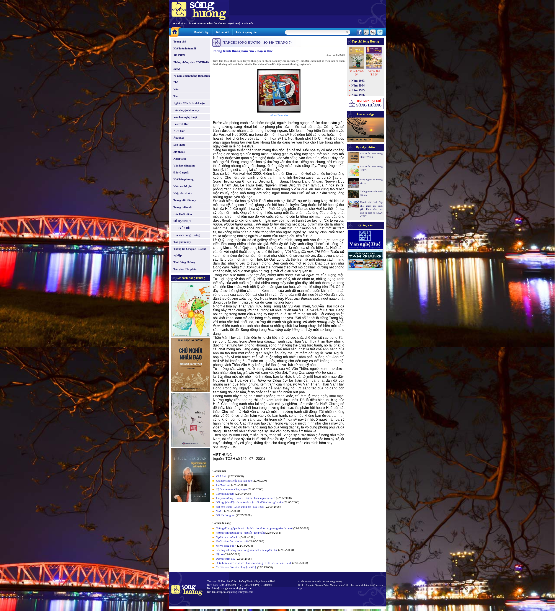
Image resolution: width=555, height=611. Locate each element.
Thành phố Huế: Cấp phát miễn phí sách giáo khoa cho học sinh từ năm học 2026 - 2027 (371, 209)
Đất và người (181, 172)
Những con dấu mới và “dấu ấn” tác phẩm (240, 532)
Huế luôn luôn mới (184, 48)
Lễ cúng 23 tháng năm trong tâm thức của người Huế (247, 550)
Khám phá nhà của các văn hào (234, 480)
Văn (175, 89)
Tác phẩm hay (182, 241)
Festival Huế (181, 124)
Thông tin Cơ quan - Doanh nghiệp (189, 252)
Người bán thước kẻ (227, 537)
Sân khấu (179, 144)
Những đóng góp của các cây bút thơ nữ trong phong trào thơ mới (254, 528)
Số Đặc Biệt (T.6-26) (374, 73)
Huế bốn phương (183, 179)
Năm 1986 (358, 95)
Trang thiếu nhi (182, 207)
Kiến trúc (179, 130)
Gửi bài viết (222, 32)
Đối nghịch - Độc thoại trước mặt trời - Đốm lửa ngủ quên (249, 502)
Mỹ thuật (178, 151)
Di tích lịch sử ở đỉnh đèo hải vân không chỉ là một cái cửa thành (254, 563)
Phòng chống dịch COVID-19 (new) (191, 65)
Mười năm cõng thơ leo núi (232, 541)
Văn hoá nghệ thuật (185, 117)
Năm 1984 (358, 85)
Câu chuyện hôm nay (186, 110)
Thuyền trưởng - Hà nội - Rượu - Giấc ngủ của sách (245, 498)
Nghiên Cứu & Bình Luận (189, 103)
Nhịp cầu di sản (182, 193)
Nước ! (220, 511)
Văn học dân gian (184, 165)
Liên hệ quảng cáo (246, 32)
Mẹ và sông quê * (226, 545)
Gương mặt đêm (225, 493)
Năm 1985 (358, 90)
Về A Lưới (221, 476)
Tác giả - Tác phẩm (185, 269)
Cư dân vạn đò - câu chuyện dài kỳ (236, 567)
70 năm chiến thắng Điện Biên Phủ (191, 79)
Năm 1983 (358, 80)
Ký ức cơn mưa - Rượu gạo (231, 489)
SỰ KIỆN (179, 55)
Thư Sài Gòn (223, 485)
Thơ (175, 96)
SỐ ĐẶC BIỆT (182, 221)
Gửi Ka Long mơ (225, 515)
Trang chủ (179, 41)
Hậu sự (220, 554)
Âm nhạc (178, 137)
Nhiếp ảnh (179, 158)
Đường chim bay (225, 558)
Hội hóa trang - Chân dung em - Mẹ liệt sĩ (240, 506)
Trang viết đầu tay (184, 200)
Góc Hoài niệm (182, 214)
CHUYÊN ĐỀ (181, 228)
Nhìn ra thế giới (183, 186)
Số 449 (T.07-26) (356, 73)
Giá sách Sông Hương (186, 235)
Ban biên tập (201, 32)
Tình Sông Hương (184, 262)
